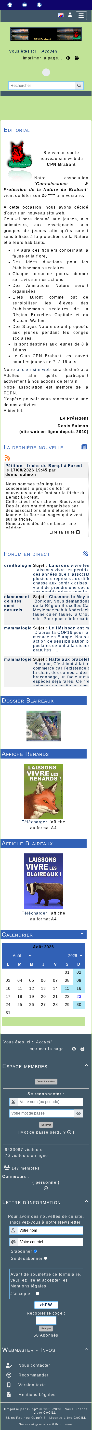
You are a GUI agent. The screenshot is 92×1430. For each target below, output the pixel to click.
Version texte (31, 1385)
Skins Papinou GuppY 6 (27, 1417)
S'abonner (21, 1251)
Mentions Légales (36, 1395)
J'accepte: (23, 1294)
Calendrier (43, 934)
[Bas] (39, 4)
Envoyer (46, 1124)
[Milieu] (24, 4)
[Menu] (81, 15)
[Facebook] (46, 72)
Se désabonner (27, 1258)
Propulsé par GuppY (21, 1409)
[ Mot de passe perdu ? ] (46, 1132)
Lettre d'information (45, 1202)
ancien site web (34, 370)
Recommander (33, 1375)
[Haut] (9, 4)
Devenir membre (46, 1081)
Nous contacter (33, 1365)
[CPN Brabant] (46, 34)
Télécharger (34, 822)
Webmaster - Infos (45, 1349)
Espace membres (45, 1066)
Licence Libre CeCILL (67, 1417)
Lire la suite (63, 532)
